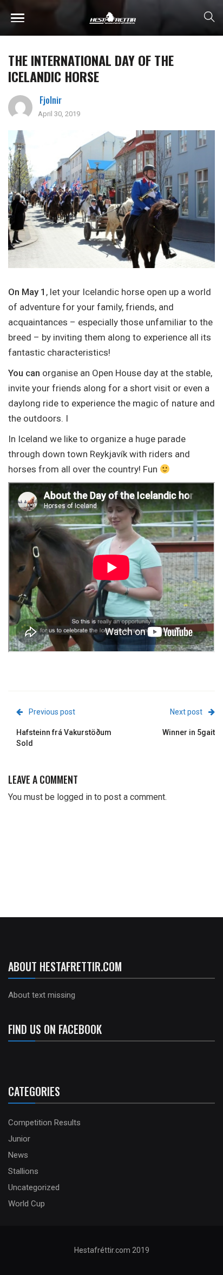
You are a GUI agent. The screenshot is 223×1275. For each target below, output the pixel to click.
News (18, 1155)
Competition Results (44, 1122)
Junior (19, 1139)
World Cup (26, 1204)
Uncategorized (34, 1187)
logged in (74, 797)
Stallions (23, 1171)
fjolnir (51, 100)
